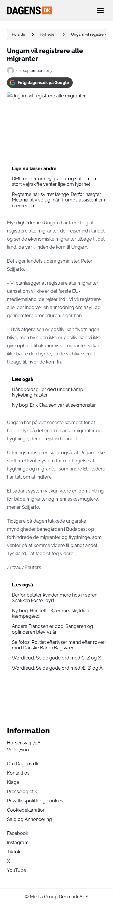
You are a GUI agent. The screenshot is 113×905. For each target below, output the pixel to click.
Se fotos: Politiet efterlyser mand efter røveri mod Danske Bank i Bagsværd (58, 644)
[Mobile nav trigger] (100, 10)
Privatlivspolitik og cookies (35, 801)
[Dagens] (47, 10)
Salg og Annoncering (29, 819)
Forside (18, 34)
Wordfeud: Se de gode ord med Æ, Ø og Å (57, 668)
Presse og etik (22, 791)
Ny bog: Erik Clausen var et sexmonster (54, 405)
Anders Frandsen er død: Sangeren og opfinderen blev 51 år (52, 629)
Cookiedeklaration (26, 810)
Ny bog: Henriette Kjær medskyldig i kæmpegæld (50, 613)
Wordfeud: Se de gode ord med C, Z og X (56, 658)
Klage (13, 782)
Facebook (17, 833)
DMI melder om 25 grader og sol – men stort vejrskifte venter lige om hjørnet (54, 181)
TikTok (13, 852)
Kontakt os (18, 773)
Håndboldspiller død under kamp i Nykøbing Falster (48, 392)
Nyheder (48, 34)
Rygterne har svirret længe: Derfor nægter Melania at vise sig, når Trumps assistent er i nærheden (58, 200)
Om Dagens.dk (22, 763)
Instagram (18, 842)
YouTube (16, 870)
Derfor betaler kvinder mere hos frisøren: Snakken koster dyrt (55, 597)
